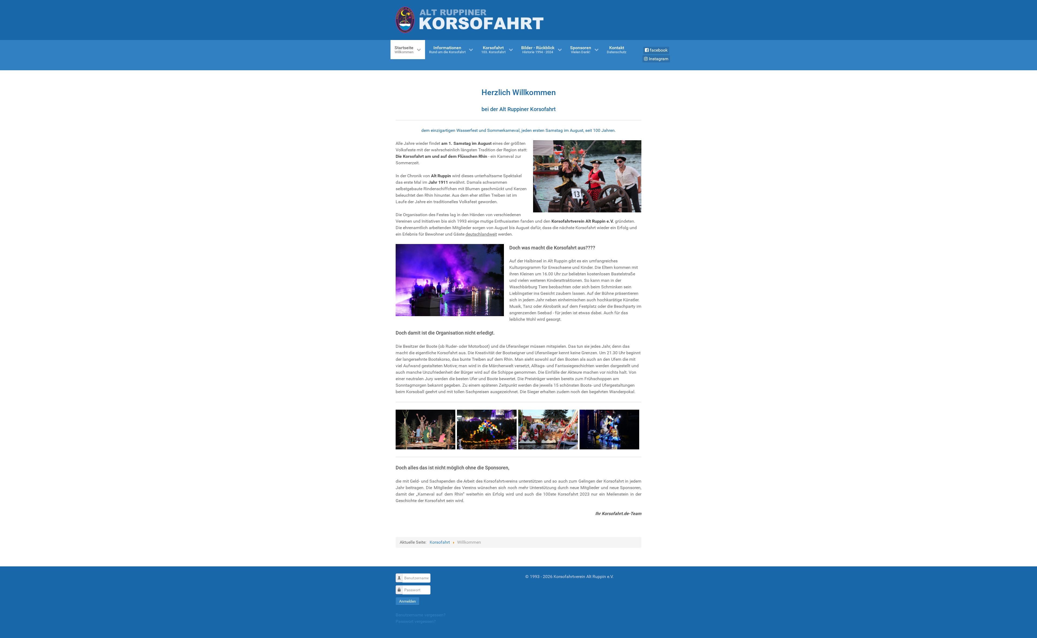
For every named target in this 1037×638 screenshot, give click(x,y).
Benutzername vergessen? (421, 614)
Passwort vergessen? (416, 621)
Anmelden (407, 601)
